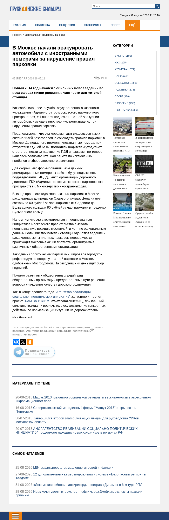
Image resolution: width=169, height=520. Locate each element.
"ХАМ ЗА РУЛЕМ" (36, 301)
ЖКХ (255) (121, 62)
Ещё (132, 25)
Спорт (115, 25)
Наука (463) (122, 76)
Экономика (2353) (126, 110)
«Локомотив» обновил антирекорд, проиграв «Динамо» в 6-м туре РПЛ (87, 485)
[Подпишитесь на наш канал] (34, 358)
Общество (67, 25)
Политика (42, 25)
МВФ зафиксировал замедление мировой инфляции (72, 467)
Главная (19, 25)
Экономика (92, 25)
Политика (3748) (125, 89)
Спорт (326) (122, 96)
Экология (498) (125, 103)
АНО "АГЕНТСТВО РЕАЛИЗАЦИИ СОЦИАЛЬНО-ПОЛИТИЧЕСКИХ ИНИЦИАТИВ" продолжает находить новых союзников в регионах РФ (76, 430)
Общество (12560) (126, 83)
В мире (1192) (123, 55)
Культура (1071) (125, 69)
